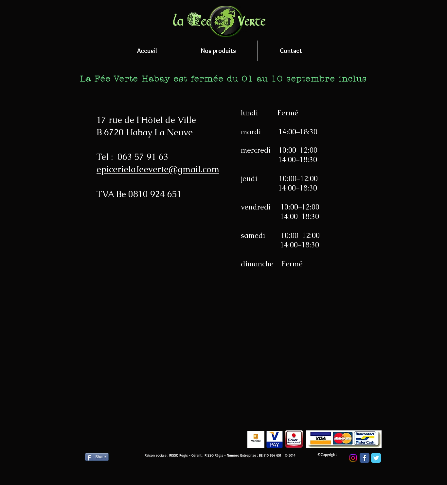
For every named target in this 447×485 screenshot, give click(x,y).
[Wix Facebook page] (364, 458)
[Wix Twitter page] (376, 458)
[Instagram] (353, 458)
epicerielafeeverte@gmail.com (158, 169)
